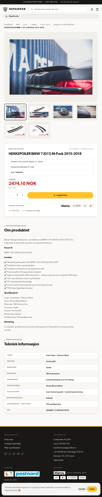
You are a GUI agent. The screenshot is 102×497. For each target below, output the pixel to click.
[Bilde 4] (87, 112)
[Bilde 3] (63, 112)
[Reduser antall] (12, 195)
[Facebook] (5, 453)
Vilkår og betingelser (12, 448)
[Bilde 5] (15, 130)
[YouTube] (18, 453)
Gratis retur (8, 440)
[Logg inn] (92, 9)
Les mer (82, 489)
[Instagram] (9, 453)
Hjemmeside (58, 460)
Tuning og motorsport (63, 25)
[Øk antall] (22, 195)
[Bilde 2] (39, 112)
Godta (91, 489)
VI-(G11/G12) (45, 25)
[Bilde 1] (15, 112)
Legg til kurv (62, 195)
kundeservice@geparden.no (65, 448)
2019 (25, 25)
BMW (18, 25)
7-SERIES (33, 25)
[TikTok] (22, 453)
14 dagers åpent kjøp (12, 444)
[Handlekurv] (97, 9)
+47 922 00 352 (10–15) (69, 2)
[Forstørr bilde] (51, 67)
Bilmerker (8, 25)
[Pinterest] (14, 453)
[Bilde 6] (39, 130)
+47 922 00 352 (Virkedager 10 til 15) (68, 452)
